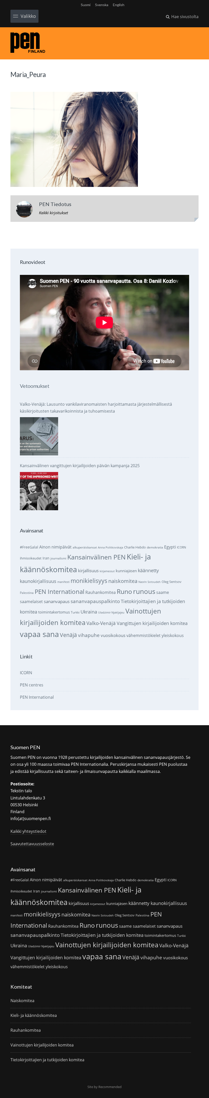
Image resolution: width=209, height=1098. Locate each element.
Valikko (28, 16)
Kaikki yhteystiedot (28, 831)
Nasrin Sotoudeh (149, 582)
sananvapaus (57, 601)
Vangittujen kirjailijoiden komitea (152, 623)
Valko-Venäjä (101, 623)
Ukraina (89, 612)
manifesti (63, 582)
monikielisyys (89, 581)
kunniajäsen (126, 570)
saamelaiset (31, 601)
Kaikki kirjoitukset (53, 212)
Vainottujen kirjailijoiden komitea (106, 944)
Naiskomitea (22, 1000)
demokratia (155, 547)
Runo (124, 591)
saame (162, 592)
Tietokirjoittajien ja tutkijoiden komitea (102, 935)
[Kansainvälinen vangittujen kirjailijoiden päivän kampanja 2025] (39, 491)
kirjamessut (107, 571)
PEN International (59, 591)
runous (144, 591)
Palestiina (27, 593)
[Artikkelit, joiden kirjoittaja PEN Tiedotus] (24, 210)
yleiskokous (173, 635)
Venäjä (68, 635)
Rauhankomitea (100, 592)
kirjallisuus (88, 570)
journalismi (58, 558)
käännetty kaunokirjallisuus (157, 903)
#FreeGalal (29, 547)
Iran (46, 558)
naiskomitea (122, 581)
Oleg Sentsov (171, 581)
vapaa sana (39, 634)
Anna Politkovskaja (110, 547)
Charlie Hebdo (135, 547)
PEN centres (31, 685)
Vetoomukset (34, 386)
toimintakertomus (54, 612)
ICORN (181, 547)
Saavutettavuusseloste (32, 844)
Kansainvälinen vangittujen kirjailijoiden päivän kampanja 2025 (80, 465)
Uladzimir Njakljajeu (111, 612)
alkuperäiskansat (85, 547)
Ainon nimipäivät (55, 547)
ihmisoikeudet (31, 558)
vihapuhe (89, 635)
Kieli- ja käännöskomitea (33, 1015)
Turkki (75, 612)
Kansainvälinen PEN (96, 557)
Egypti (170, 547)
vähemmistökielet (143, 635)
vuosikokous (113, 635)
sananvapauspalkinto (95, 601)
